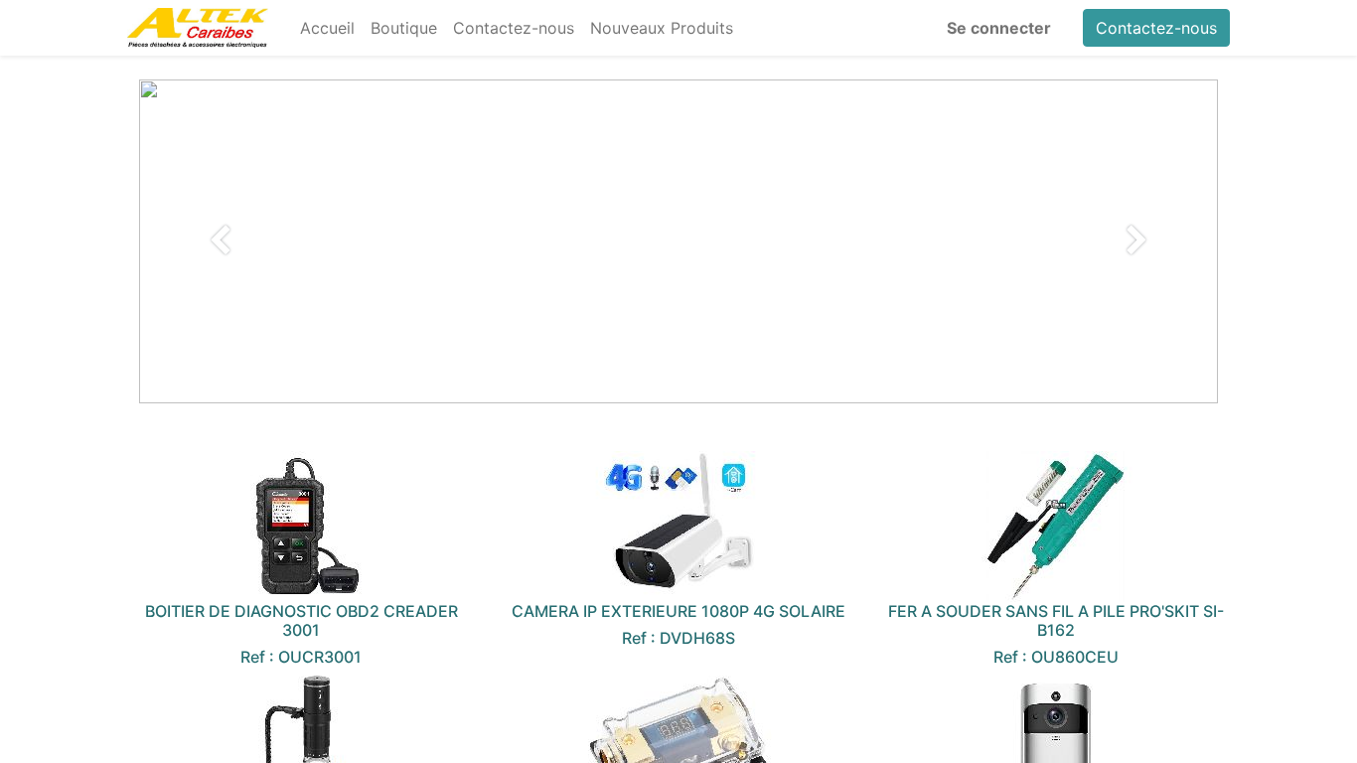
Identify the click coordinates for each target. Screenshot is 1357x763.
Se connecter (999, 28)
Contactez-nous (1156, 28)
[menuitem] (327, 28)
